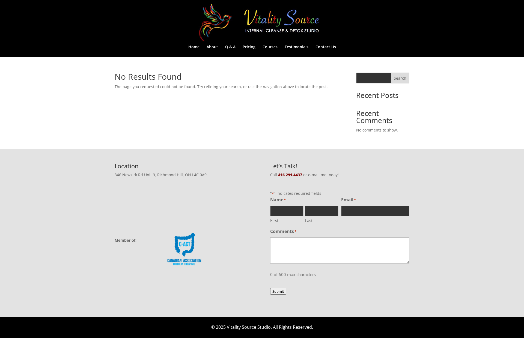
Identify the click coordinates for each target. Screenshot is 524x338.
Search (400, 78)
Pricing (249, 47)
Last (308, 220)
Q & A (230, 47)
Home (194, 47)
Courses (270, 47)
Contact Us (325, 47)
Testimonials (296, 47)
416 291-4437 (290, 174)
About (212, 47)
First (274, 220)
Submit (278, 291)
